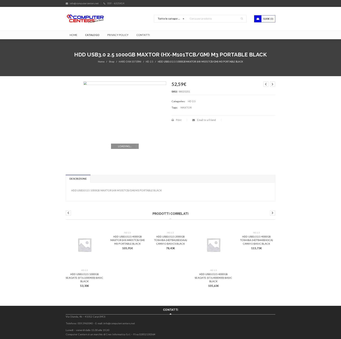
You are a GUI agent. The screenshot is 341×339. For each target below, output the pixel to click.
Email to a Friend (206, 119)
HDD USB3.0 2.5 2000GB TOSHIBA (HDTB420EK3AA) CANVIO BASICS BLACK (170, 240)
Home (101, 61)
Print (179, 119)
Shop (111, 61)
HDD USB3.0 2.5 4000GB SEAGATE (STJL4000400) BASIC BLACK (213, 278)
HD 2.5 (149, 61)
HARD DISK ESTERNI (130, 61)
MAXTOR (186, 107)
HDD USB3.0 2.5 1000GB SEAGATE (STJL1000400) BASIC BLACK (84, 278)
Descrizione (78, 178)
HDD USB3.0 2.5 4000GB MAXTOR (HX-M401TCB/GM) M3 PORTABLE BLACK (127, 240)
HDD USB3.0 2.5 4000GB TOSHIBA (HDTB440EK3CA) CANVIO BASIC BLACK (256, 240)
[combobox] (170, 19)
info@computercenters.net (119, 323)
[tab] (78, 179)
